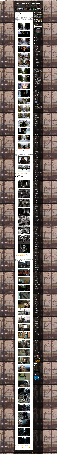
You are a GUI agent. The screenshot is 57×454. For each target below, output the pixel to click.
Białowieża (36, 115)
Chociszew (36, 128)
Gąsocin (35, 145)
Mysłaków (35, 214)
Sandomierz (36, 263)
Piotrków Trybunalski (36, 238)
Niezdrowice (36, 217)
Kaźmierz (35, 178)
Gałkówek (35, 144)
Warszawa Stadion (36, 317)
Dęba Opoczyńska (36, 136)
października (36, 45)
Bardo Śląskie (36, 113)
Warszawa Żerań (36, 323)
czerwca (36, 48)
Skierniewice (36, 269)
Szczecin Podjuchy (36, 282)
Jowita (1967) (38, 78)
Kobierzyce (36, 185)
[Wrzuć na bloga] (25, 445)
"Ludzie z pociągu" (25, 16)
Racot (35, 257)
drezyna (35, 140)
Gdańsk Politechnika (36, 147)
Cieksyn (35, 131)
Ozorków (35, 231)
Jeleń (35, 168)
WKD (35, 329)
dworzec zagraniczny (36, 142)
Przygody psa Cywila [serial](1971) (39, 90)
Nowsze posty (16, 447)
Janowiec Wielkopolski (37, 163)
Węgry (35, 325)
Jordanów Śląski (36, 170)
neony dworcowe (36, 216)
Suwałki (35, 280)
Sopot (35, 274)
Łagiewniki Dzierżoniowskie (37, 200)
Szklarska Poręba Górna (37, 284)
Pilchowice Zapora (36, 237)
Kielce (35, 179)
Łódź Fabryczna (36, 204)
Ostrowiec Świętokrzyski (37, 227)
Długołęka (35, 138)
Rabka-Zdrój (36, 255)
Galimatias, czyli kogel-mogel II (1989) (39, 105)
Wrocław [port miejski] (37, 334)
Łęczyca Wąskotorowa (37, 202)
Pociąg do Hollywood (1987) (39, 101)
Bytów (35, 126)
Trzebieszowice (36, 295)
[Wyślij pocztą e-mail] (24, 173)
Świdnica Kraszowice (36, 288)
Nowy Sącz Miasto (36, 219)
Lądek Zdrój (36, 197)
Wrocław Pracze (36, 338)
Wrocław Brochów (36, 335)
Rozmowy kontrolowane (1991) (37, 54)
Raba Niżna (36, 254)
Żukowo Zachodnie (36, 352)
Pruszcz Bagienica (36, 252)
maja (35, 49)
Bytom (35, 125)
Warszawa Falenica (36, 308)
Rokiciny (35, 261)
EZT (18, 255)
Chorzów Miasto (36, 129)
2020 (35, 39)
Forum (35, 369)
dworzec (17, 255)
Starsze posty (31, 447)
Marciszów (36, 210)
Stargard (35, 276)
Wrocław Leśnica (36, 336)
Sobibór (35, 271)
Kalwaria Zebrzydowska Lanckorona (38, 172)
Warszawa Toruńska (36, 319)
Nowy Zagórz (36, 220)
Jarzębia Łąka (36, 164)
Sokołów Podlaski (36, 273)
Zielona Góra (36, 349)
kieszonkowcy (36, 180)
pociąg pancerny (36, 244)
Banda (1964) (36, 59)
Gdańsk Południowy (36, 148)
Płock (35, 242)
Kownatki (35, 189)
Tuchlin (35, 297)
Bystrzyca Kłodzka (36, 123)
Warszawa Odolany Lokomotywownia (38, 314)
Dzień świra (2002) (38, 82)
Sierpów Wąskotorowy (37, 267)
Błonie (35, 119)
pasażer (35, 233)
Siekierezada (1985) (18, 13)
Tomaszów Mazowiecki (37, 293)
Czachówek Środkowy (37, 132)
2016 (35, 42)
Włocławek (36, 331)
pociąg (20, 255)
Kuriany (35, 195)
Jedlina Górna (36, 166)
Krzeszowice (36, 193)
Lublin (35, 199)
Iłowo (35, 162)
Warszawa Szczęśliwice (37, 318)
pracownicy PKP (36, 250)
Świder (35, 287)
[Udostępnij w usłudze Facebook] (26, 173)
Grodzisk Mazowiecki (36, 159)
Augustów (35, 111)
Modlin (35, 212)
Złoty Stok (36, 350)
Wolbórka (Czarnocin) (36, 332)
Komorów (35, 187)
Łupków (35, 208)
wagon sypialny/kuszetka (37, 303)
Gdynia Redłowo (36, 151)
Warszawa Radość (36, 316)
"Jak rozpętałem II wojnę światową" (20, 16)
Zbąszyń (35, 346)
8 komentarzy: (22, 254)
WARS (35, 305)
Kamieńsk (35, 174)
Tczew (35, 292)
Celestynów (36, 127)
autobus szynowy (36, 112)
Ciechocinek (36, 130)
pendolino (35, 234)
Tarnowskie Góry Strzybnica (37, 291)
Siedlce (35, 265)
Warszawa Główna (36, 310)
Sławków (35, 270)
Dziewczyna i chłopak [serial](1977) (39, 74)
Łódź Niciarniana (36, 206)
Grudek (35, 161)
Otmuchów (36, 229)
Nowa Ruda (36, 218)
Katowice (35, 176)
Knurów (35, 184)
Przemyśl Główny (36, 253)
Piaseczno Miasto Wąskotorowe (37, 235)
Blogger (32, 452)
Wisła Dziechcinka (36, 327)
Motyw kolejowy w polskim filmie (27, 4)
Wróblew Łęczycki (36, 340)
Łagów (35, 201)
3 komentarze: (22, 173)
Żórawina (35, 351)
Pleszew (35, 240)
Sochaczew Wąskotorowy (37, 272)
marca (36, 66)
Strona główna (24, 447)
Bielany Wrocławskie (36, 117)
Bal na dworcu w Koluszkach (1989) (38, 62)
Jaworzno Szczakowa (37, 165)
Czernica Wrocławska (36, 134)
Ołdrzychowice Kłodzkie (37, 223)
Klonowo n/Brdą (36, 182)
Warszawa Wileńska (36, 321)
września (36, 46)
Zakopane (35, 344)
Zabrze (35, 342)
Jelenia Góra (36, 167)
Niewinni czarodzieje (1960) (19, 176)
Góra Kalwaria (36, 155)
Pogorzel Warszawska (37, 248)
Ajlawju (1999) (36, 65)
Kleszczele (36, 181)
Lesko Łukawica (36, 198)
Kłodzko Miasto (36, 183)
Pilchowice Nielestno (36, 236)
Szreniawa (36, 286)
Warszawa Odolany (36, 313)
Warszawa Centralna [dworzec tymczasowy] (24, 255)
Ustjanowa (36, 299)
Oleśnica (35, 221)
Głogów (35, 153)
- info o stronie (37, 22)
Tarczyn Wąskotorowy (37, 290)
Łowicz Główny (36, 203)
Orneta (35, 225)
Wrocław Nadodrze (36, 337)
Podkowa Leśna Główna (37, 246)
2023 (35, 37)
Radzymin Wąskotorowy (37, 259)
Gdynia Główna (36, 149)
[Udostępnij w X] (25, 173)
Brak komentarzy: (22, 445)
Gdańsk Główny (36, 146)
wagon (35, 301)
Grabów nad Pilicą (36, 157)
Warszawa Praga (36, 315)
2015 (35, 43)
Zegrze (35, 348)
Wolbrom (35, 333)
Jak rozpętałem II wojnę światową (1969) (39, 70)
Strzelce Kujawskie (36, 278)
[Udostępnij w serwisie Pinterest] (27, 445)
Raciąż (35, 256)
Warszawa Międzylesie (37, 312)
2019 (35, 40)
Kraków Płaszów (36, 191)
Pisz (35, 239)
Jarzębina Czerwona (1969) (37, 55)
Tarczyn (35, 289)
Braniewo (35, 121)
